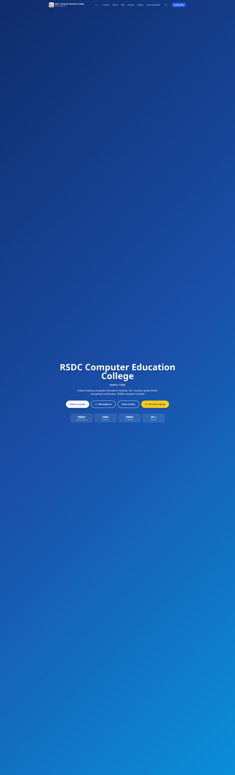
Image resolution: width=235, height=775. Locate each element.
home (96, 5)
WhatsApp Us (105, 404)
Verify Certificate (153, 5)
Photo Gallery (128, 404)
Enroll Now (179, 5)
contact (131, 5)
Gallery (140, 5)
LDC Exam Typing (156, 404)
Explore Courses (77, 404)
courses (106, 5)
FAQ (122, 5)
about (115, 5)
